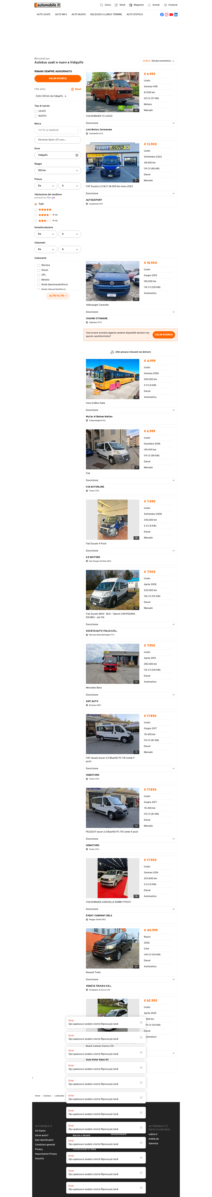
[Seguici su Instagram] (166, 14)
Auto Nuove (79, 14)
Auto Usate (43, 14)
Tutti (41, 204)
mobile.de (154, 1001)
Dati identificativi (44, 1003)
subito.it (153, 997)
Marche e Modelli (81, 998)
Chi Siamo (40, 993)
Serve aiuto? (41, 998)
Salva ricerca (58, 78)
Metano (45, 280)
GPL (44, 275)
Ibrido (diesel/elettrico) (54, 289)
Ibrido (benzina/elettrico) (55, 285)
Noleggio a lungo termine (106, 14)
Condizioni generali (45, 1007)
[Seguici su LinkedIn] (176, 14)
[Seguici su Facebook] (162, 14)
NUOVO (43, 116)
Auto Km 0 (61, 14)
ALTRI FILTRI (56, 296)
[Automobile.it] (47, 5)
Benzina (46, 265)
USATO (42, 111)
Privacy (39, 1012)
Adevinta (153, 1006)
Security (39, 1021)
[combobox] (57, 155)
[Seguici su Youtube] (171, 14)
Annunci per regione (83, 993)
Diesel (45, 270)
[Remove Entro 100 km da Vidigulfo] (65, 96)
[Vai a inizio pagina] (106, 977)
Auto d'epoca (135, 14)
